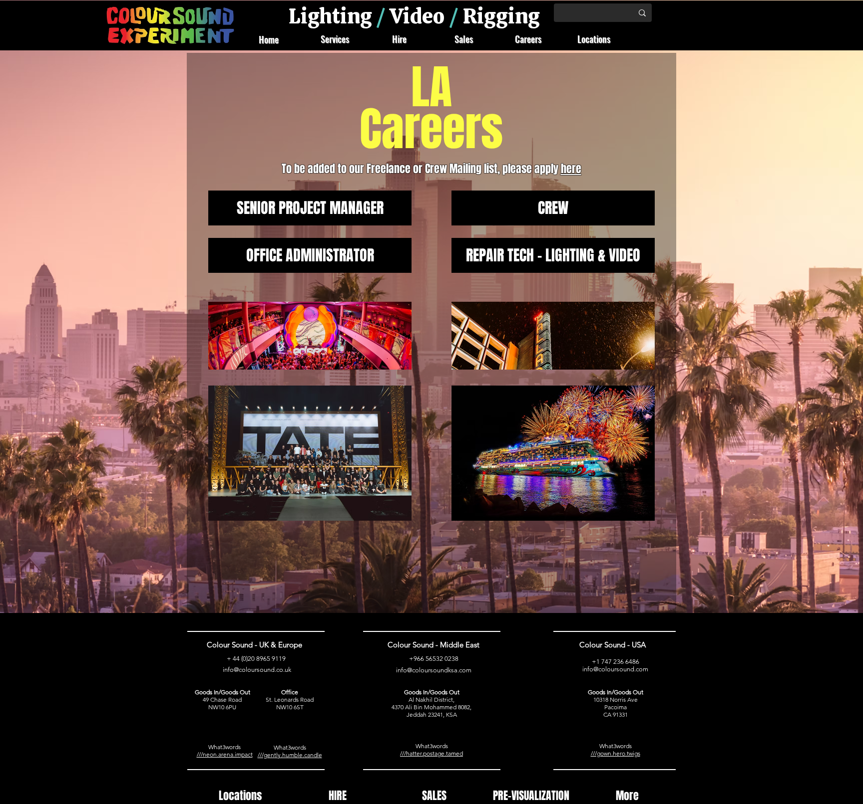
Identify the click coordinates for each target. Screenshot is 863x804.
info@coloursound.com (615, 669)
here (571, 169)
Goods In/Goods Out (222, 692)
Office (289, 692)
